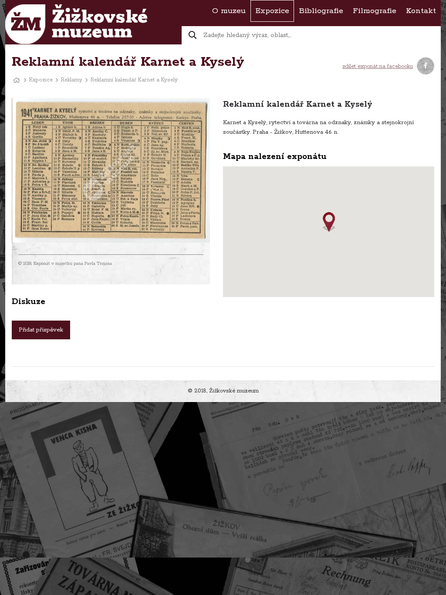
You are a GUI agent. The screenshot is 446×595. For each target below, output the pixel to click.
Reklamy (71, 80)
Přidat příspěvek (41, 330)
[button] (328, 222)
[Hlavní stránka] (16, 80)
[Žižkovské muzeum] (76, 24)
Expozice (41, 80)
